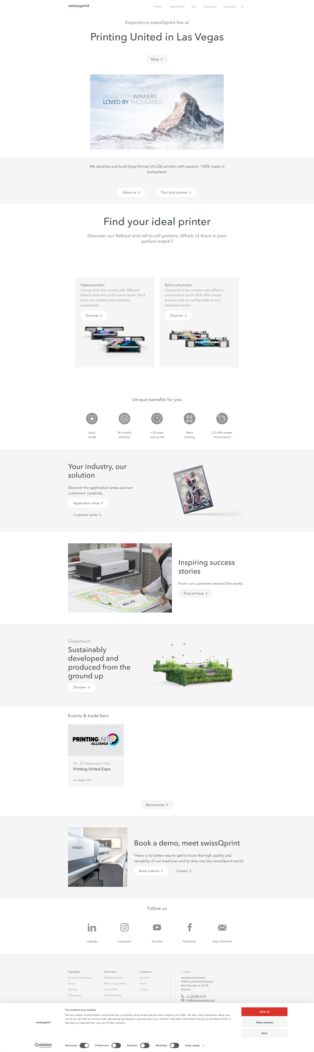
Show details (192, 1045)
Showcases (210, 6)
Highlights (74, 971)
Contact (186, 971)
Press (143, 983)
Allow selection (264, 1022)
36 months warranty (80, 977)
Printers (158, 6)
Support (144, 977)
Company (230, 6)
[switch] (116, 1045)
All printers (110, 971)
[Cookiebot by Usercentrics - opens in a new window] (43, 1045)
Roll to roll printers (115, 983)
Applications (177, 6)
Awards (72, 989)
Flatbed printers (113, 977)
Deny (264, 1033)
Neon (71, 983)
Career (144, 989)
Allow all (264, 1011)
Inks (194, 6)
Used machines (113, 995)
